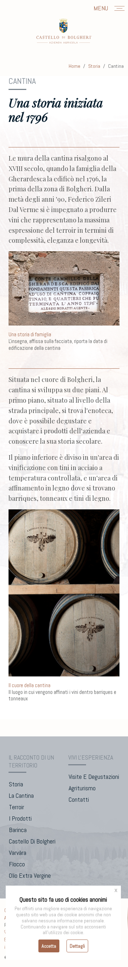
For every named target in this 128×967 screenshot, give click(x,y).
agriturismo (82, 788)
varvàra (17, 852)
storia (94, 66)
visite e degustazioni (94, 776)
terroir (16, 807)
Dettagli (77, 946)
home (74, 66)
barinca (18, 830)
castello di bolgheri (32, 841)
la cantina (21, 795)
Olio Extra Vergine (30, 875)
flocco (17, 864)
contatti (79, 799)
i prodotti (20, 818)
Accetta (49, 946)
